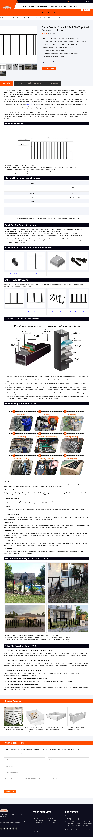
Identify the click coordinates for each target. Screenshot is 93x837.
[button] (82, 9)
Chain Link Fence (52, 820)
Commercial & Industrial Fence (58, 6)
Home (24, 6)
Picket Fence (51, 829)
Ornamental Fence (38, 822)
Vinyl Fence (51, 818)
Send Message (10, 791)
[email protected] (73, 1)
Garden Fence (37, 829)
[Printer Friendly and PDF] (50, 63)
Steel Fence (51, 816)
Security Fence (37, 818)
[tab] (6, 83)
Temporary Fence (38, 820)
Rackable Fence (52, 822)
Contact (55, 12)
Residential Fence (42, 6)
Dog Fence (36, 831)
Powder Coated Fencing (52, 826)
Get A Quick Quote (49, 68)
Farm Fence (73, 6)
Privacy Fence (37, 825)
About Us (31, 6)
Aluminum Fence (38, 816)
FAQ (49, 12)
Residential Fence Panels (25, 17)
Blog (43, 12)
